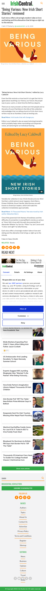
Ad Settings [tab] (28, 272)
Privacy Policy (23, 531)
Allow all (23, 309)
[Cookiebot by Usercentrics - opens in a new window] (34, 266)
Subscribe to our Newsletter (23, 488)
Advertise (23, 526)
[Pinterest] (28, 497)
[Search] (42, 3)
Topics (23, 512)
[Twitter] (20, 497)
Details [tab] (17, 272)
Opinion (23, 566)
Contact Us (23, 522)
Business (23, 561)
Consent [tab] (6, 272)
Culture (23, 570)
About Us (23, 517)
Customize (22, 316)
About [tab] (39, 272)
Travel (23, 575)
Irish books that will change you (18, 117)
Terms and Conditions (23, 536)
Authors (23, 508)
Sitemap (23, 545)
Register (23, 541)
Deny (23, 323)
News (23, 556)
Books (12, 243)
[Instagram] (24, 497)
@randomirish (20, 26)
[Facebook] (16, 497)
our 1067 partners (16, 283)
